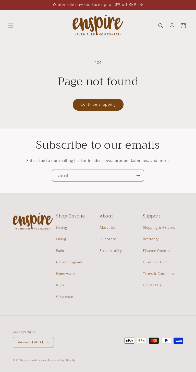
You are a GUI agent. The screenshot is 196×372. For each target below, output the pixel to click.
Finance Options (156, 251)
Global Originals (69, 262)
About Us (107, 228)
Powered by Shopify (62, 360)
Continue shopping (98, 104)
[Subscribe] (138, 176)
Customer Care (155, 262)
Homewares (66, 274)
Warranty (151, 239)
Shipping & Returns (159, 228)
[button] (10, 25)
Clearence (64, 297)
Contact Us (152, 285)
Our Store (108, 239)
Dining (61, 228)
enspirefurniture (36, 360)
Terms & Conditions (159, 274)
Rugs (60, 285)
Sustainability (111, 251)
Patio (60, 251)
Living (61, 239)
